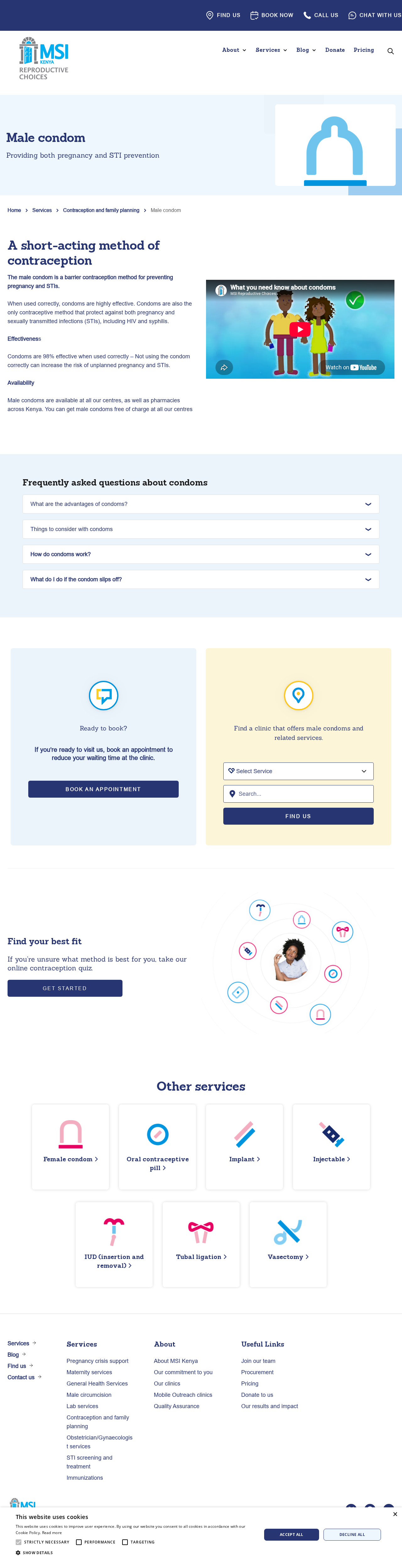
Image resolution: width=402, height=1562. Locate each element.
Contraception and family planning (101, 210)
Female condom (68, 1159)
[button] (135, 1552)
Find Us (298, 816)
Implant (242, 1159)
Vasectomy (285, 1256)
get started (65, 988)
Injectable (329, 1159)
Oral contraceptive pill (158, 1163)
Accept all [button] (291, 1534)
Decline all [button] (352, 1534)
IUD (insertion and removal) (114, 1261)
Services (42, 210)
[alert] (201, 1534)
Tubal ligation (198, 1256)
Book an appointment (103, 789)
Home (14, 210)
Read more (52, 1532)
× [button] (395, 1514)
